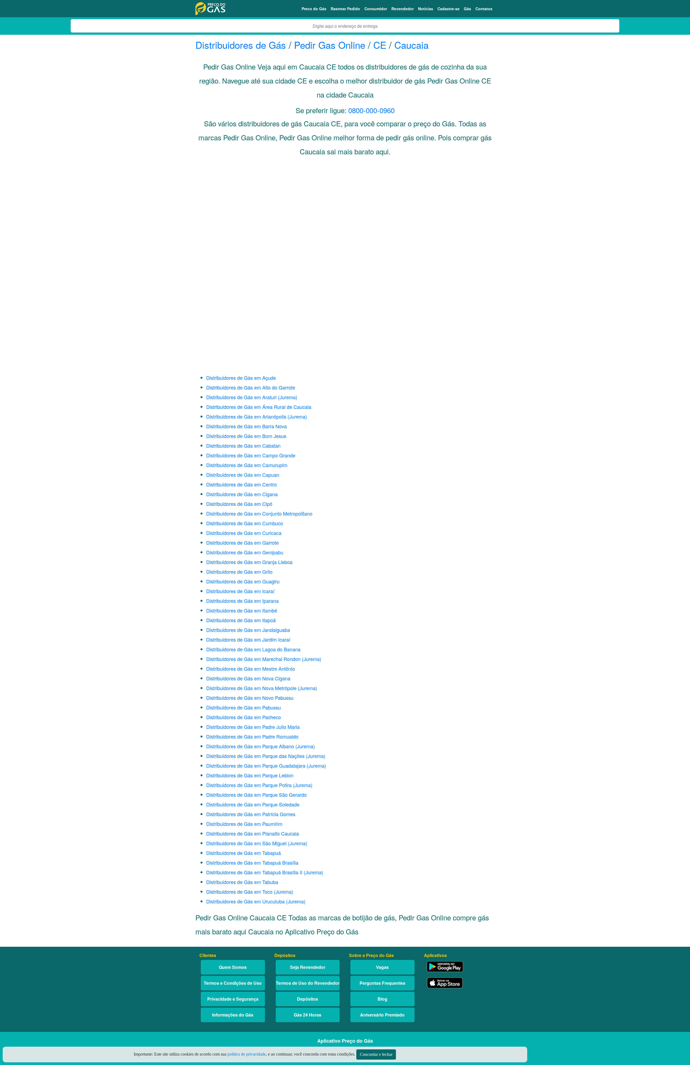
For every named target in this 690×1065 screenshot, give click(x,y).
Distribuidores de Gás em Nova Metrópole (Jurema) (261, 687)
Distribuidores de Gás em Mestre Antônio (250, 668)
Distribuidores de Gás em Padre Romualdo (252, 736)
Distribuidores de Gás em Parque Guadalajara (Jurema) (266, 765)
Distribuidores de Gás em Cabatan (243, 445)
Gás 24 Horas (307, 1015)
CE (379, 44)
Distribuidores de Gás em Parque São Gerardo (256, 794)
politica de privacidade (246, 1054)
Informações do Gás (232, 1015)
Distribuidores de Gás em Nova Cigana (248, 678)
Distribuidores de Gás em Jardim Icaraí (248, 639)
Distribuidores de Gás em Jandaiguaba (248, 629)
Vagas (382, 967)
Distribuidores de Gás (242, 44)
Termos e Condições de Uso (233, 983)
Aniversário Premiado (382, 1015)
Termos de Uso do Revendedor (308, 983)
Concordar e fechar (376, 1054)
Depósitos (307, 999)
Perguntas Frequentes (382, 983)
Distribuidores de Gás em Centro (241, 484)
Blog (382, 999)
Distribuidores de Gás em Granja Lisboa (249, 561)
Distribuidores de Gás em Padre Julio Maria (253, 726)
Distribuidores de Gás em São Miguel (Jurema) (256, 843)
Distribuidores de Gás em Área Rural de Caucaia (258, 406)
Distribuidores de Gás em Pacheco (243, 717)
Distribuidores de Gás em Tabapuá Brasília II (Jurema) (264, 872)
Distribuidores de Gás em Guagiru (243, 581)
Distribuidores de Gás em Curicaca (243, 532)
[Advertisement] (345, 214)
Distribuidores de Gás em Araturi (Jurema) (251, 397)
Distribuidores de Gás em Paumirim (244, 823)
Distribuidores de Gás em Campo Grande (250, 455)
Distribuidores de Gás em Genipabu (244, 552)
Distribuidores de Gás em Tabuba (242, 881)
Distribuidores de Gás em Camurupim (246, 464)
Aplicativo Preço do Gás (345, 1040)
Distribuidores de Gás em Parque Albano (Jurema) (260, 746)
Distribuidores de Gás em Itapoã (241, 620)
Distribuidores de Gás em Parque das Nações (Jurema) (265, 755)
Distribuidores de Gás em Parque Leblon (250, 775)
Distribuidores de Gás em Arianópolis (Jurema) (256, 416)
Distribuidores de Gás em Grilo (239, 571)
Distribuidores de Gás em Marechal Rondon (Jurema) (263, 658)
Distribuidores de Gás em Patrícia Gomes (250, 813)
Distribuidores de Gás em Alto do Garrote (250, 387)
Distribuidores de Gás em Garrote (242, 542)
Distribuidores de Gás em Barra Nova (246, 426)
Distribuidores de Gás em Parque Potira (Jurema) (259, 784)
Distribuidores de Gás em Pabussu (243, 707)
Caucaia (411, 44)
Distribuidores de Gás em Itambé (241, 610)
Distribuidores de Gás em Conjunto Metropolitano (259, 513)
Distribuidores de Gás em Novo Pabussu (250, 697)
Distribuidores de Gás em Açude (241, 377)
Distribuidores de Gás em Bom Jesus (246, 435)
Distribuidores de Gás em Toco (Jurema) (249, 891)
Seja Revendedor (307, 967)
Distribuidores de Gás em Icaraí (240, 590)
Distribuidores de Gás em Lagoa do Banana (253, 649)
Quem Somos (233, 967)
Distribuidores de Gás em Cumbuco (244, 523)
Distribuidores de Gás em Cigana (242, 493)
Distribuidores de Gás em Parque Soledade (252, 804)
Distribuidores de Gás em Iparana (242, 600)
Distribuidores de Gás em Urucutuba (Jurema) (255, 901)
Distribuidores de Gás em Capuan (242, 474)
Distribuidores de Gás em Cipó (239, 503)
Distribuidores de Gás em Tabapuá (243, 852)
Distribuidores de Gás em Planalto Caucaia (252, 833)
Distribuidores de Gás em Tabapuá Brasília (252, 862)
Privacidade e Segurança (232, 999)
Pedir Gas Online (329, 44)
